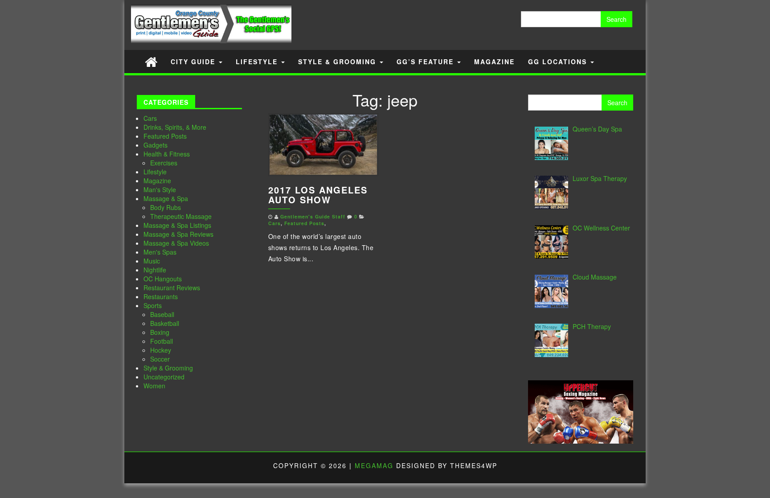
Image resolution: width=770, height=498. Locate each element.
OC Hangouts (162, 278)
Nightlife (154, 269)
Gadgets (155, 144)
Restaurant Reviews (171, 287)
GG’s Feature (426, 61)
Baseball (162, 314)
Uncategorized (163, 376)
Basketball (164, 323)
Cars (150, 118)
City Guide (194, 61)
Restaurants (160, 296)
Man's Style (159, 189)
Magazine (494, 61)
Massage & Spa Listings (177, 225)
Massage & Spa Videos (176, 243)
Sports (152, 305)
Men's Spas (159, 251)
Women (154, 385)
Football (161, 341)
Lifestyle (258, 61)
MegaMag (374, 465)
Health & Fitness (166, 153)
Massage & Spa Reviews (178, 234)
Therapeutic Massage (181, 216)
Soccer (160, 358)
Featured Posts (165, 136)
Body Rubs (165, 207)
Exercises (163, 162)
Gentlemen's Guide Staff (312, 216)
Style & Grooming (338, 61)
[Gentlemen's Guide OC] (151, 61)
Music (151, 260)
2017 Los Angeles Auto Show (318, 194)
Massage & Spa (165, 198)
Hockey (160, 350)
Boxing (159, 332)
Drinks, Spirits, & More (174, 127)
